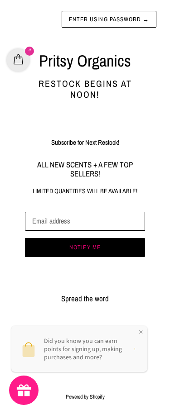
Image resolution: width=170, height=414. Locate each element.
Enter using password (109, 19)
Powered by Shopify (85, 396)
